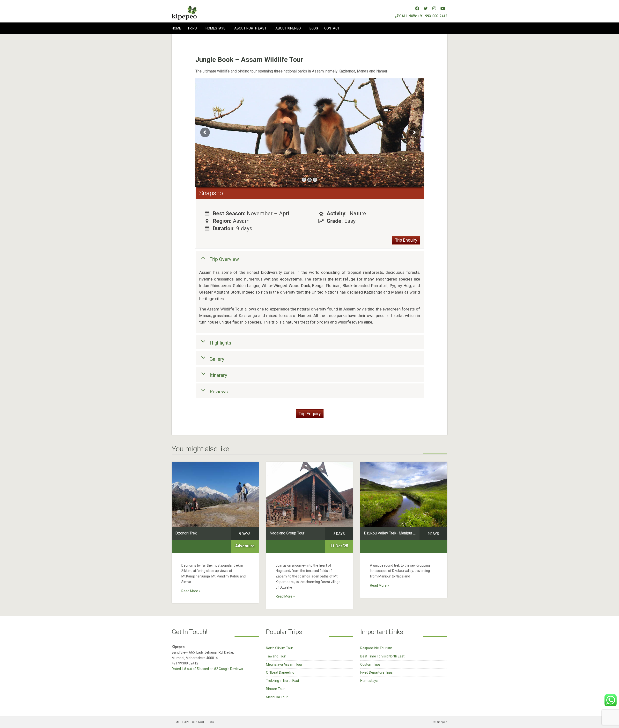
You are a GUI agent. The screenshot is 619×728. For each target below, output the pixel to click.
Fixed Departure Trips (376, 672)
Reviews (219, 392)
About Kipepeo (288, 28)
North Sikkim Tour (279, 648)
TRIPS (192, 28)
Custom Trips (370, 664)
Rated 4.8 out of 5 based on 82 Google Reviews (207, 669)
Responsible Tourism (376, 648)
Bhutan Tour (275, 689)
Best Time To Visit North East (382, 656)
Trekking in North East (282, 681)
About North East (250, 28)
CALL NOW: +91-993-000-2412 (422, 16)
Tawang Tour (276, 656)
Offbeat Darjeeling (280, 672)
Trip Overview (224, 259)
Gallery (217, 359)
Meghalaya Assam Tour (284, 664)
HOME (176, 28)
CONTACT (332, 28)
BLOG (314, 28)
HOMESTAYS (216, 28)
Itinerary (218, 375)
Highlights (220, 343)
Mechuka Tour (277, 697)
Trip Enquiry (406, 240)
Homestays (369, 681)
